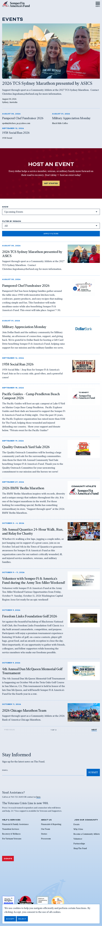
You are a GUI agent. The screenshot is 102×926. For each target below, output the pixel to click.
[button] (98, 4)
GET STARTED (51, 183)
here (38, 797)
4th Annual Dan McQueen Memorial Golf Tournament (32, 671)
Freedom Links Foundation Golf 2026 (29, 616)
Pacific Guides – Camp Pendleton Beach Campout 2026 (31, 396)
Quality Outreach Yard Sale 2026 (26, 447)
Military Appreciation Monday (24, 326)
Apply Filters (51, 233)
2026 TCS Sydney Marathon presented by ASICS (32, 253)
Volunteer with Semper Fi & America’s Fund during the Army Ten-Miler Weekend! (33, 580)
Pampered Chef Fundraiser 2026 (26, 285)
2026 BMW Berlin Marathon (23, 488)
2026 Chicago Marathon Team (24, 710)
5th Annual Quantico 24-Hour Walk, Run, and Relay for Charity (32, 531)
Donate (8, 858)
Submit (93, 772)
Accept (10, 919)
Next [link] (94, 730)
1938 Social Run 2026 (18, 364)
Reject (22, 919)
